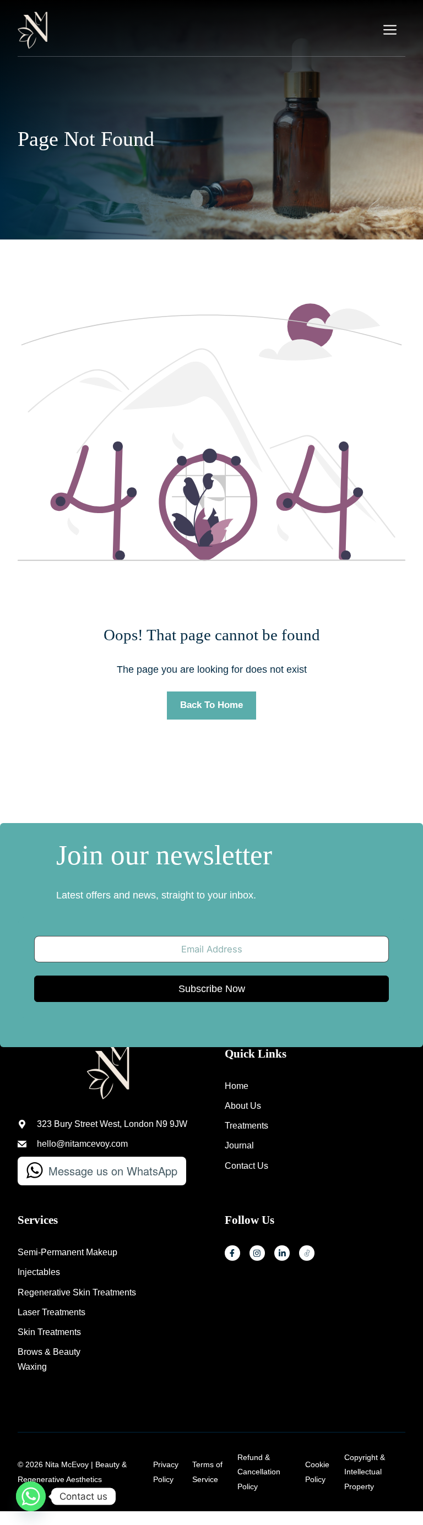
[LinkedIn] (282, 1253)
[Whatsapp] (31, 1496)
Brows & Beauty (49, 1352)
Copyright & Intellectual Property (364, 1472)
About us (243, 1105)
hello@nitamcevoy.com (82, 1143)
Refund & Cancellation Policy (258, 1472)
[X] (306, 1253)
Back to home (211, 705)
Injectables (39, 1272)
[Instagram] (257, 1253)
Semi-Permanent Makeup (67, 1252)
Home (236, 1086)
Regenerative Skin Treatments (77, 1292)
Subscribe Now (211, 988)
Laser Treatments (51, 1312)
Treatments (246, 1125)
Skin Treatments (49, 1332)
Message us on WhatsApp (112, 1171)
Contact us (246, 1165)
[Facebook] (232, 1253)
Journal (239, 1145)
